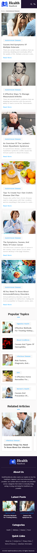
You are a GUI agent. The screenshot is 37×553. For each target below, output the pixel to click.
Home (3, 11)
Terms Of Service (10, 544)
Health (8, 530)
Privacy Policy (27, 541)
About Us (8, 541)
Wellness (15, 530)
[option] (17, 431)
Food (29, 530)
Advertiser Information (25, 544)
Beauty (22, 530)
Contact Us (17, 541)
